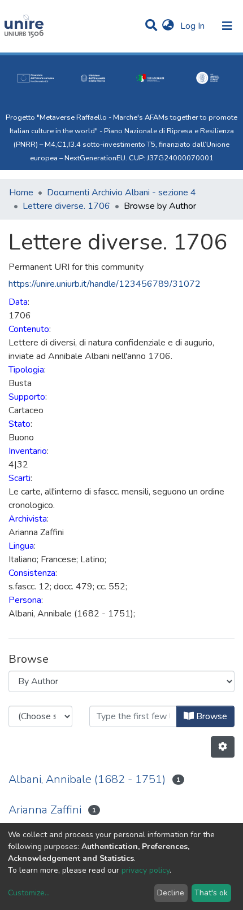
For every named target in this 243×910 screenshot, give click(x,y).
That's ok (211, 892)
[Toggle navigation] (227, 26)
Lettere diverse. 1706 (66, 206)
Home (21, 192)
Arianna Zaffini (44, 809)
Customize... (29, 892)
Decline (170, 892)
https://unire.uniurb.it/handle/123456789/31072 (104, 284)
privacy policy (146, 870)
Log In (193, 26)
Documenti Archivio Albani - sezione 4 (121, 192)
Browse (210, 716)
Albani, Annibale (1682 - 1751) (87, 779)
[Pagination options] (223, 747)
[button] (168, 26)
